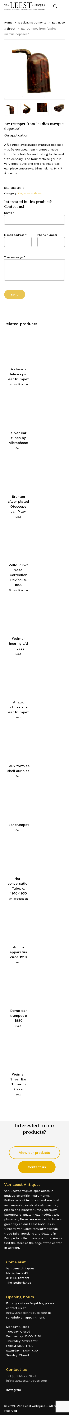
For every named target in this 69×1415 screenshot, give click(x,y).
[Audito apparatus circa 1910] (18, 924)
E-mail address (15, 234)
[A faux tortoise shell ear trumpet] (18, 679)
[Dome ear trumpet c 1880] (18, 988)
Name (9, 212)
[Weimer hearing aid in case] (18, 615)
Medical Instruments (32, 22)
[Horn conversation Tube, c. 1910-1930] (18, 855)
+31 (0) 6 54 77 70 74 (21, 1376)
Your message (14, 257)
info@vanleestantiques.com (26, 1313)
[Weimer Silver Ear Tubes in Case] (18, 1051)
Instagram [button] (13, 1390)
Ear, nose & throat (30, 193)
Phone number (47, 234)
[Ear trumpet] (18, 802)
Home (8, 22)
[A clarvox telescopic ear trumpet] (18, 346)
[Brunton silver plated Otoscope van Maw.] (18, 473)
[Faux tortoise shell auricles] (18, 743)
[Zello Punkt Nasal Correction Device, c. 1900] (18, 542)
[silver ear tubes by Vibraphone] (18, 410)
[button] (63, 6)
